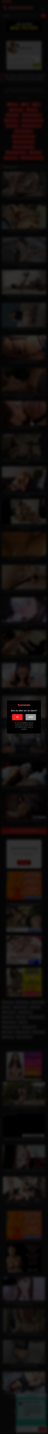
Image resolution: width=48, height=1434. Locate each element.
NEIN (30, 717)
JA (17, 717)
